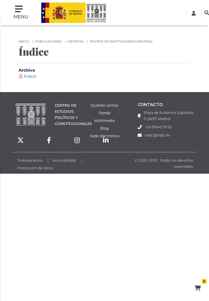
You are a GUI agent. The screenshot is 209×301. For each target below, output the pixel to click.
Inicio (24, 41)
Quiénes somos (104, 105)
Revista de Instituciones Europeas (121, 41)
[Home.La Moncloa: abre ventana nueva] (63, 13)
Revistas (76, 41)
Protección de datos (35, 168)
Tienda (104, 112)
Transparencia (29, 160)
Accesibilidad (64, 160)
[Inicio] (96, 13)
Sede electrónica (104, 135)
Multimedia (104, 120)
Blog (104, 128)
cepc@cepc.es (157, 135)
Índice (30, 76)
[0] (197, 288)
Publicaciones (48, 41)
